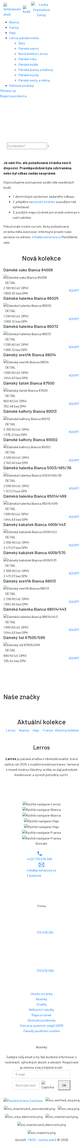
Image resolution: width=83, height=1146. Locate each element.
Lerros (10, 730)
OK (64, 1085)
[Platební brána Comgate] (23, 1100)
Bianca (24, 730)
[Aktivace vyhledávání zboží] (12, 10)
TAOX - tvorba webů (42, 1140)
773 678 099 (45, 971)
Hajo (36, 730)
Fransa (48, 730)
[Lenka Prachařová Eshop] (41, 9)
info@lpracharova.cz (46, 237)
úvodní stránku (44, 202)
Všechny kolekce (67, 730)
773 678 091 (45, 932)
